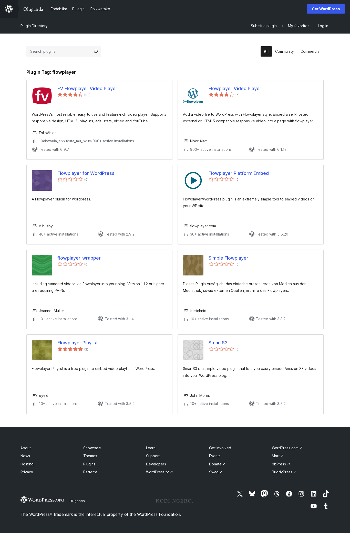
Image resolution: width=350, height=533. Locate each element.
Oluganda (77, 501)
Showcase (92, 448)
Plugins (89, 464)
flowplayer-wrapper (79, 258)
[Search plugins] (96, 51)
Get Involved (220, 448)
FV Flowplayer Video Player (87, 88)
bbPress (281, 464)
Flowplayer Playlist (77, 342)
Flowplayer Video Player (235, 88)
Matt (278, 456)
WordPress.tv (159, 472)
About (25, 448)
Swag (216, 472)
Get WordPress (326, 9)
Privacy (26, 472)
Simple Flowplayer (228, 258)
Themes (90, 456)
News (25, 456)
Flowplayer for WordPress (86, 173)
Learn (151, 448)
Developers (156, 464)
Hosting (27, 464)
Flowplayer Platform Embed (239, 173)
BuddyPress (284, 472)
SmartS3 (218, 342)
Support (153, 456)
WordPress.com (287, 448)
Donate (217, 464)
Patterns (90, 472)
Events (215, 456)
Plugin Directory (34, 26)
